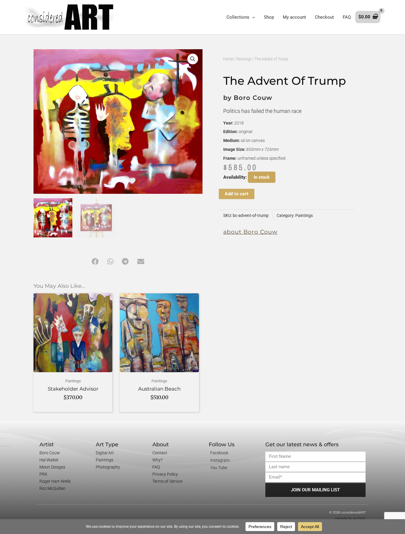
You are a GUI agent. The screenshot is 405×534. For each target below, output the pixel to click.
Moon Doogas (52, 467)
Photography (108, 467)
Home (228, 59)
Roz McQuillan (52, 488)
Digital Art (105, 452)
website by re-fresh (350, 518)
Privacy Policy (165, 474)
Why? (157, 460)
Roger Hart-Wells (55, 481)
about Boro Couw (250, 231)
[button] (192, 59)
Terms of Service (167, 481)
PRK (43, 474)
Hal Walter (49, 460)
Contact (159, 452)
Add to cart (236, 193)
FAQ (156, 467)
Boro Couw (49, 452)
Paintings (243, 59)
